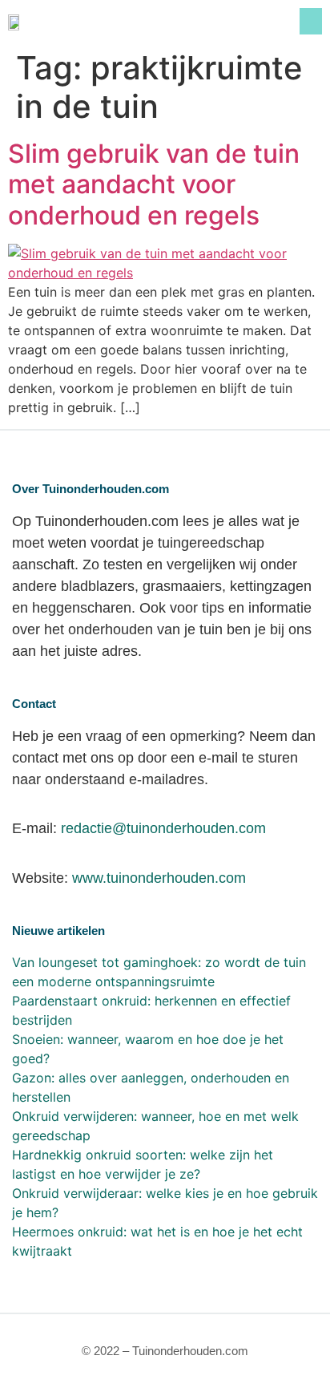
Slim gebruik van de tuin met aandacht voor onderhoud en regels (154, 184)
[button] (311, 21)
